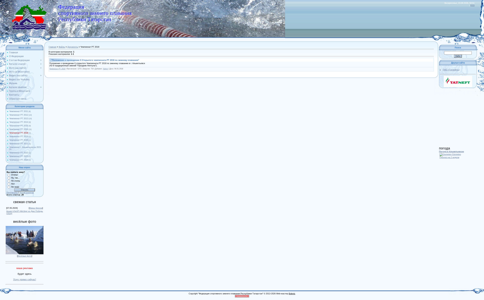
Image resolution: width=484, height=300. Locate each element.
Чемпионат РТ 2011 (18, 111)
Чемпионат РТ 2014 (18, 122)
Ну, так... (15, 178)
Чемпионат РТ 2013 (18, 118)
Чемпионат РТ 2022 (18, 153)
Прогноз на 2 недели (449, 157)
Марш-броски (35, 208)
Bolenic (292, 293)
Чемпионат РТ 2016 (18, 129)
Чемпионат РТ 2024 (18, 160)
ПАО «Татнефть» (451, 70)
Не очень (15, 181)
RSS (472, 5)
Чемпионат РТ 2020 (18, 140)
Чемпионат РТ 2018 (18, 133)
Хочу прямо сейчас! (24, 279)
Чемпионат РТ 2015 (18, 125)
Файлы (62, 47)
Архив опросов (26, 192)
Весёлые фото (25, 256)
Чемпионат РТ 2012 (18, 115)
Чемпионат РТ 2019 (18, 136)
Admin (105, 69)
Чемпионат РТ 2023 (18, 156)
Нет (13, 184)
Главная (52, 47)
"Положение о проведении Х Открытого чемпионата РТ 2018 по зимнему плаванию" (95, 60)
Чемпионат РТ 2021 (18, 143)
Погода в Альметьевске (451, 151)
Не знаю (15, 187)
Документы (72, 47)
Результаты (12, 192)
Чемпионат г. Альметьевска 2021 (25, 147)
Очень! (14, 175)
